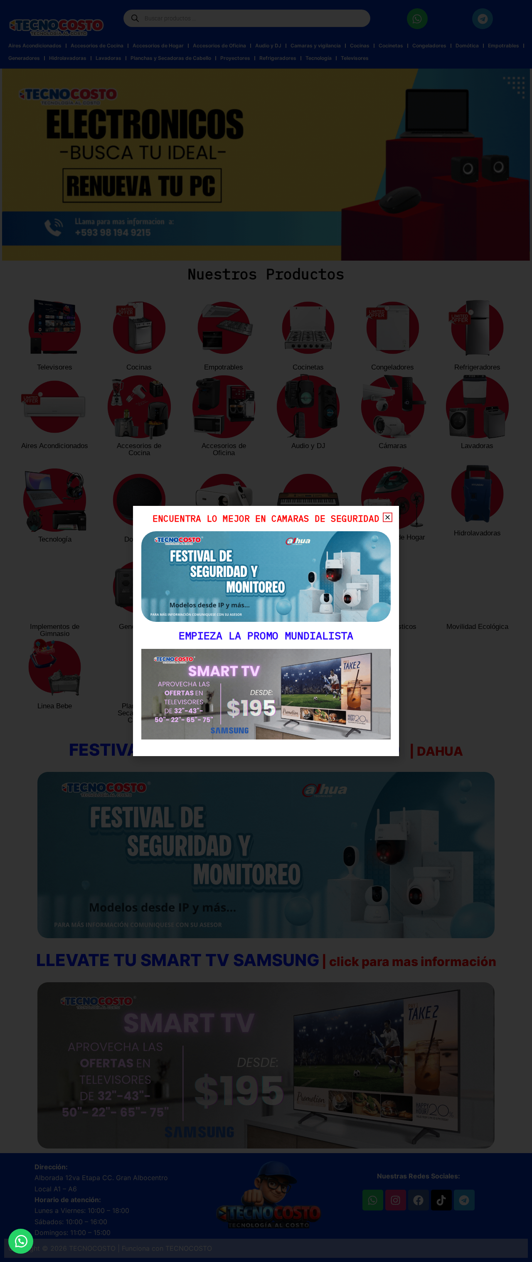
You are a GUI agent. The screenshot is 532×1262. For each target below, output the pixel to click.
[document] (266, 631)
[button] (20, 1241)
